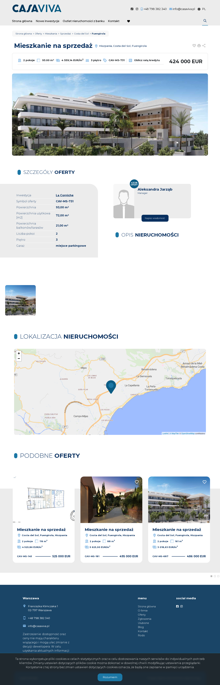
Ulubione (143, 623)
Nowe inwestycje (47, 21)
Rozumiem (110, 677)
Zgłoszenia (144, 618)
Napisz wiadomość (155, 218)
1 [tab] (211, 576)
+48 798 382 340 (39, 618)
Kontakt (113, 21)
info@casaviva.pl (38, 626)
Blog (141, 627)
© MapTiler (174, 433)
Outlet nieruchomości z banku (83, 21)
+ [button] (19, 353)
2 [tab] (215, 576)
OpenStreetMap (188, 433)
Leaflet (165, 433)
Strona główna (22, 21)
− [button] (19, 358)
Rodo (141, 635)
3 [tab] (218, 576)
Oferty (142, 614)
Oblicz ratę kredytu (146, 60)
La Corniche (65, 195)
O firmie (143, 610)
